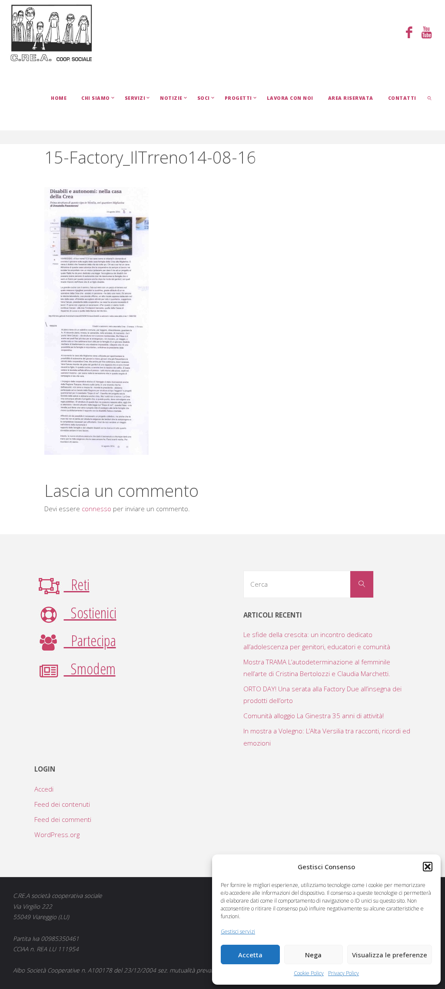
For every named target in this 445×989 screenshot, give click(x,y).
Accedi (43, 789)
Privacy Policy (343, 973)
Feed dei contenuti (62, 804)
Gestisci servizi (238, 931)
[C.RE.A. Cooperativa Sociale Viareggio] (51, 32)
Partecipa (90, 640)
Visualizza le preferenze (389, 954)
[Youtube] (426, 33)
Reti (77, 584)
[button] (427, 866)
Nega (313, 954)
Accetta (250, 954)
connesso (96, 508)
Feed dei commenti (62, 819)
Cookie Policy (309, 973)
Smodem (90, 668)
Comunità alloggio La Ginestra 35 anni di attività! (313, 715)
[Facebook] (409, 33)
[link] (430, 97)
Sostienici (90, 612)
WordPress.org (57, 834)
